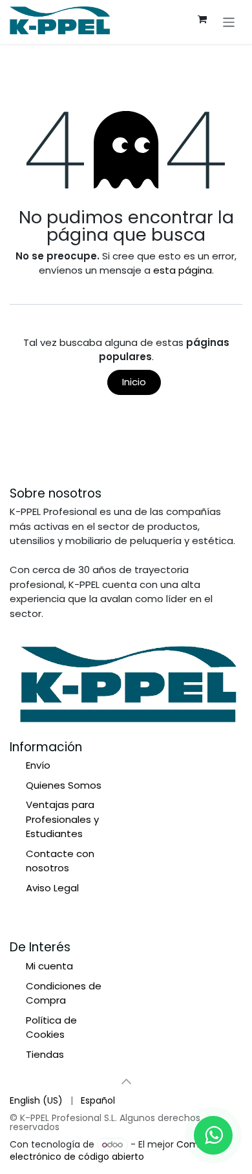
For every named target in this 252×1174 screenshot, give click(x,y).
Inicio (134, 382)
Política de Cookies (51, 1027)
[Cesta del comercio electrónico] (202, 19)
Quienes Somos (63, 785)
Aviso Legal (52, 888)
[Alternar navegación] (229, 21)
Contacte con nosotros (60, 861)
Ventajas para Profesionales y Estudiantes (62, 819)
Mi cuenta (49, 966)
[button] (126, 1081)
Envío (38, 765)
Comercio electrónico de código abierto (116, 1150)
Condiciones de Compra (63, 993)
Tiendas (45, 1054)
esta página (182, 270)
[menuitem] (36, 1100)
